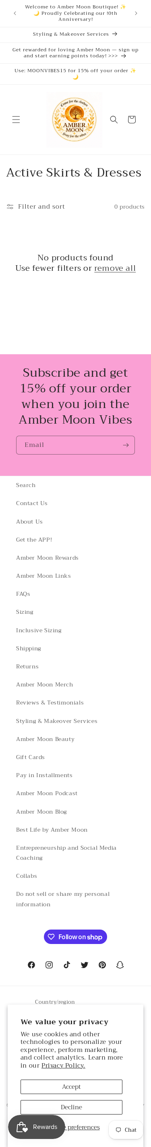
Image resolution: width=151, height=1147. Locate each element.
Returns (27, 666)
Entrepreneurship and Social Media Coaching (66, 853)
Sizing (24, 612)
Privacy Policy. (63, 1065)
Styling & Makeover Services (56, 721)
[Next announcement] (136, 13)
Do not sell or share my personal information (63, 899)
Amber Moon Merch (44, 684)
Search (26, 485)
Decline (71, 1107)
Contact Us (32, 503)
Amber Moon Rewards (47, 557)
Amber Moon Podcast (47, 793)
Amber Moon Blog (41, 811)
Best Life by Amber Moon (52, 829)
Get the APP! (34, 539)
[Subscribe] (125, 445)
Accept (71, 1087)
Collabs (26, 876)
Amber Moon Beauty (45, 739)
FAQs (23, 594)
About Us (29, 521)
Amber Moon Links (43, 576)
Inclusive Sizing (39, 630)
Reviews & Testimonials (50, 702)
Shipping (28, 648)
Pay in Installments (44, 775)
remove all (115, 268)
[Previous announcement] (15, 13)
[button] (16, 119)
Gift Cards (30, 757)
